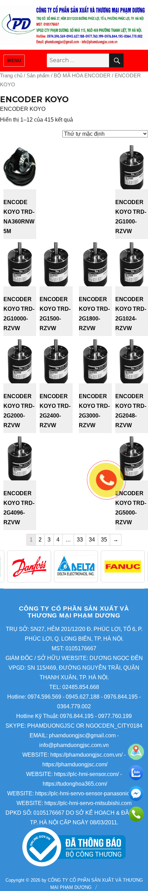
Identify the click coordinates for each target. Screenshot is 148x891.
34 (92, 540)
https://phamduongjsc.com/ (74, 764)
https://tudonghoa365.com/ (75, 784)
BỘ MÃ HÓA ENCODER (82, 75)
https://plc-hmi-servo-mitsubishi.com (87, 803)
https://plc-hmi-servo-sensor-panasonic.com (88, 793)
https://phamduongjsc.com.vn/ (86, 755)
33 (80, 540)
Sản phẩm (38, 75)
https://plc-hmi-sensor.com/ (86, 774)
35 (104, 540)
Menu (14, 60)
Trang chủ (11, 75)
